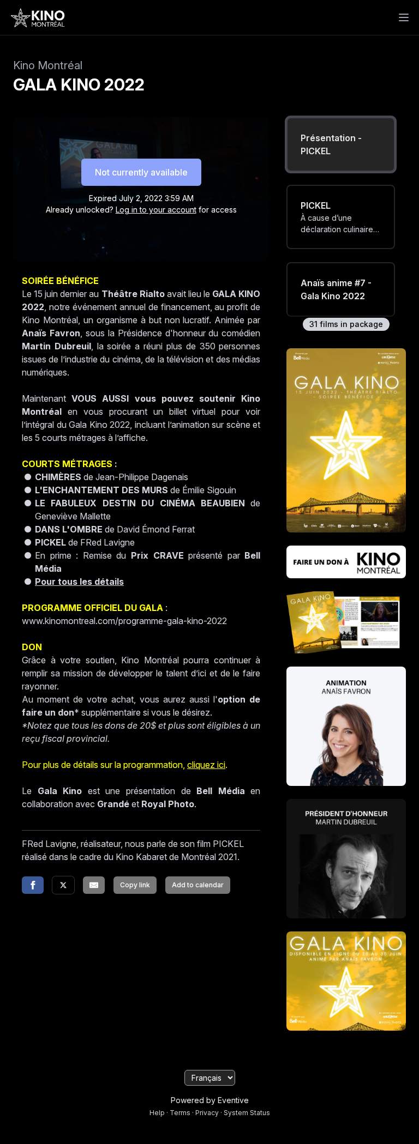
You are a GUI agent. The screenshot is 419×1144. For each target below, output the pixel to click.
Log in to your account (156, 209)
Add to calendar (198, 885)
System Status (247, 1113)
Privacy (207, 1113)
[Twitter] (63, 885)
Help (157, 1113)
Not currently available (141, 172)
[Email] (94, 885)
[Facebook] (33, 885)
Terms (180, 1113)
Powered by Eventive (210, 1100)
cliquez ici (206, 764)
